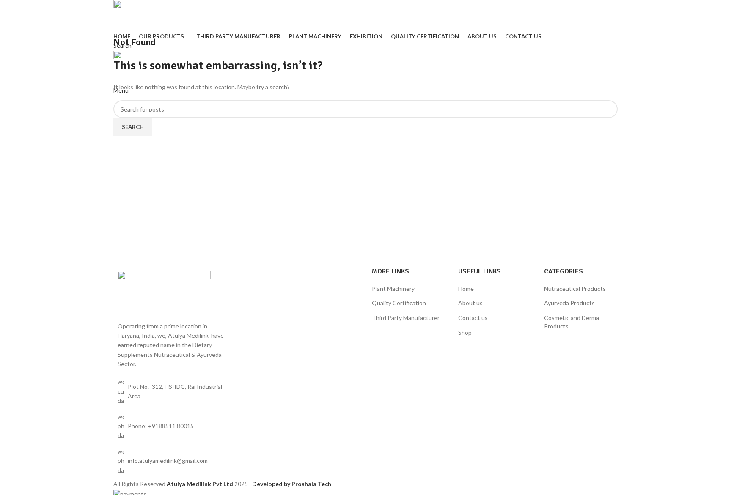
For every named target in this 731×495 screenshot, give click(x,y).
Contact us (473, 317)
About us (470, 302)
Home (466, 288)
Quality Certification (399, 302)
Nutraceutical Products (575, 288)
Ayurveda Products (569, 302)
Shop (465, 332)
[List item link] (172, 426)
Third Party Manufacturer (406, 317)
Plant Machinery (393, 288)
